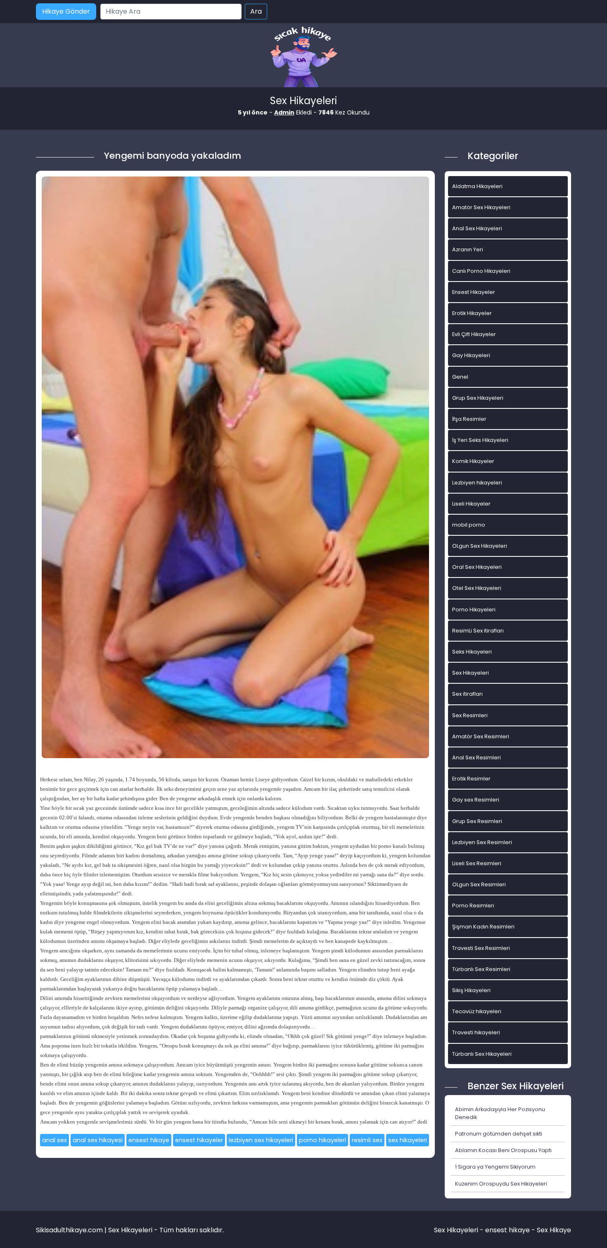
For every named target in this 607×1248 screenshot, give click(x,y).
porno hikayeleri (322, 1140)
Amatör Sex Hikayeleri (481, 207)
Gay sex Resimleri (475, 799)
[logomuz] (303, 57)
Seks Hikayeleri (472, 651)
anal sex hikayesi (98, 1140)
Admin (284, 112)
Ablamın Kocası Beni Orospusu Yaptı (503, 1150)
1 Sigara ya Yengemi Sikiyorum (495, 1166)
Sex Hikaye (554, 1230)
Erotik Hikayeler (472, 313)
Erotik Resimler (471, 778)
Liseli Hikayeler (471, 503)
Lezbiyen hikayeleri (477, 482)
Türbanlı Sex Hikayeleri (482, 1053)
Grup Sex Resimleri (477, 821)
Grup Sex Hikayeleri (477, 397)
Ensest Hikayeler (473, 292)
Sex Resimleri (470, 715)
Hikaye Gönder (66, 11)
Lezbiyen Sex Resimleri (482, 842)
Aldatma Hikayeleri (477, 186)
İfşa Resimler (469, 418)
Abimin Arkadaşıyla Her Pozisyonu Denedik (500, 1113)
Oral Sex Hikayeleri (477, 566)
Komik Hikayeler (473, 461)
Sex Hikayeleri (470, 672)
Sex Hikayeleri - (459, 1230)
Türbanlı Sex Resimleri (481, 969)
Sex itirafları (467, 693)
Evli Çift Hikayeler (474, 334)
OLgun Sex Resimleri (479, 884)
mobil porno (468, 524)
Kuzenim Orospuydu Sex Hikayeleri (501, 1183)
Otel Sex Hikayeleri (476, 588)
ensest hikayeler (199, 1140)
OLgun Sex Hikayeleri (479, 545)
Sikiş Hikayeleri (471, 990)
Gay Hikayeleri (471, 355)
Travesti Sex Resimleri (481, 948)
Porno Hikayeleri (474, 609)
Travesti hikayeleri (476, 1032)
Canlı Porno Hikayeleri (481, 270)
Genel (460, 376)
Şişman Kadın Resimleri (483, 926)
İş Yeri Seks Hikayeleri (480, 440)
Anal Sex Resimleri (476, 757)
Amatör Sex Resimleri (480, 736)
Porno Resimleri (473, 905)
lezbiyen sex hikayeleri (261, 1140)
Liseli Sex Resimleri (476, 863)
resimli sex (367, 1140)
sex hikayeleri (407, 1140)
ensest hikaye (148, 1140)
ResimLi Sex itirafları (478, 630)
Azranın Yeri (467, 249)
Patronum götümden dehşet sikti (498, 1133)
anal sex (54, 1140)
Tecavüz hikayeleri (476, 1011)
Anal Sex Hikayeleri (477, 228)
